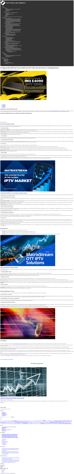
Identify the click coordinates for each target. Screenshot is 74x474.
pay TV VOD (34, 423)
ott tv (28, 423)
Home (3, 6)
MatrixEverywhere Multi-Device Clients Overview (11, 47)
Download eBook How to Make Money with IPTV (11, 12)
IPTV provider (13, 422)
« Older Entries (2, 402)
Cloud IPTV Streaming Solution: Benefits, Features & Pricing (12, 397)
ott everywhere (21, 423)
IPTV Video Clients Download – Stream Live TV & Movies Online (13, 16)
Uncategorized (4, 415)
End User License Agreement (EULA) (6, 429)
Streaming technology (38, 423)
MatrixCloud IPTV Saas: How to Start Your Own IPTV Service (13, 18)
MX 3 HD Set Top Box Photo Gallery (10, 46)
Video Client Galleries (8, 50)
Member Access (6, 54)
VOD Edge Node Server (8, 39)
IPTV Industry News (4, 413)
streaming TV (42, 423)
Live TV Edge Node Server (8, 38)
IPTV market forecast (59, 420)
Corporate (5, 7)
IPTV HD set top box (51, 420)
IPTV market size (3, 422)
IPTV (44, 420)
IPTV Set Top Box (6, 44)
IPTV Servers (5, 36)
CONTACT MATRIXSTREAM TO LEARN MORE (6, 359)
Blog (2, 57)
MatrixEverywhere (65, 422)
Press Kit (6, 15)
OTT (18, 423)
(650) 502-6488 (6, 468)
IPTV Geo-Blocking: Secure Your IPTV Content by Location (9, 436)
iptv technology (44, 422)
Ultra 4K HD (53, 423)
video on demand (58, 423)
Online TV (15, 423)
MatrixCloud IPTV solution (55, 422)
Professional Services (6, 33)
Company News (4, 412)
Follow (4, 104)
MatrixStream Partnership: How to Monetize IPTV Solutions (10, 451)
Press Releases (3, 428)
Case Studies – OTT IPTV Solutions (8, 26)
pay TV (30, 423)
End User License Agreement (9, 9)
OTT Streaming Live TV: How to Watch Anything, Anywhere (10, 449)
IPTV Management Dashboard (9, 37)
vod (71, 423)
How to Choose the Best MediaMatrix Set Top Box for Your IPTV (13, 45)
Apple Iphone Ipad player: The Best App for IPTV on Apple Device (13, 49)
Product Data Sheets (7, 56)
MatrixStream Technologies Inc (10, 423)
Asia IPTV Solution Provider (9, 27)
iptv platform (9, 422)
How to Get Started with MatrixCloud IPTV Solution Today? (12, 19)
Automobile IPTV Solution (8, 28)
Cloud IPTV (14, 420)
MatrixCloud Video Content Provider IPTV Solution (11, 24)
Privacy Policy (7, 11)
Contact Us (3, 469)
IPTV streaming (34, 422)
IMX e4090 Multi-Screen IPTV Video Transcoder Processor (21, 343)
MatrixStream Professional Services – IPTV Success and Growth (10, 452)
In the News (6, 13)
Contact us (19, 353)
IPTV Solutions (30, 422)
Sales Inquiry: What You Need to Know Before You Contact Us (10, 448)
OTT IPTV (25, 423)
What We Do (3, 17)
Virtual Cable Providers (66, 423)
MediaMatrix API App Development (9, 35)
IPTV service (18, 422)
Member (3, 52)
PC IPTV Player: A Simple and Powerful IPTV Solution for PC (13, 48)
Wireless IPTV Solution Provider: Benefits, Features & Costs (12, 25)
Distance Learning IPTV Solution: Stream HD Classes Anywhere (13, 29)
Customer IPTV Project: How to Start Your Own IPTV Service (13, 55)
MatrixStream (2, 399)
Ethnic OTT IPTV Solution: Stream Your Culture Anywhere (12, 30)
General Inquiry (6, 58)
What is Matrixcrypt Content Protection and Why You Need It (13, 21)
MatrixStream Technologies (3, 423)
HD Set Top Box (26, 420)
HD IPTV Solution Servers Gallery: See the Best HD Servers (12, 41)
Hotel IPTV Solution (8, 31)
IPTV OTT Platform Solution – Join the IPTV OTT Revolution (13, 23)
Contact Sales (5, 61)
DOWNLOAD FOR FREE (3, 122)
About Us (6, 8)
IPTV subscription (38, 422)
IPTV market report (68, 420)
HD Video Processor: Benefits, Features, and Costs (11, 43)
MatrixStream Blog (7, 14)
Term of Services (7, 10)
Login (4, 53)
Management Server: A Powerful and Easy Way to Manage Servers (11, 457)
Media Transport (6, 42)
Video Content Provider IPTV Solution (10, 32)
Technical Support (6, 63)
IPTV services (25, 422)
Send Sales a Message (8, 62)
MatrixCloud (48, 422)
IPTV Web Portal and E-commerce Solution (10, 34)
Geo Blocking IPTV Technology (9, 22)
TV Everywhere (48, 423)
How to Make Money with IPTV (15, 355)
